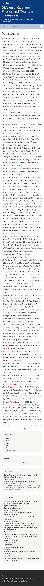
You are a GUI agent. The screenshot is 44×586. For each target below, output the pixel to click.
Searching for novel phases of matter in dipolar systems (19, 552)
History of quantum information (14, 547)
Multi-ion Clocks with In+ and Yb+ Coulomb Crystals (21, 558)
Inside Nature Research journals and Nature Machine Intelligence (21, 518)
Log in (4, 575)
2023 (7, 443)
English (8, 3)
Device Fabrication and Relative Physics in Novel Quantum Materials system (20, 476)
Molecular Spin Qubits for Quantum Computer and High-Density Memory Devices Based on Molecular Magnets (21, 536)
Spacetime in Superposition (13, 508)
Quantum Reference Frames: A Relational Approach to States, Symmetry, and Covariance (21, 502)
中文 (3, 3)
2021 (7, 448)
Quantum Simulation (10, 543)
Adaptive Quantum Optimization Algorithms (18, 512)
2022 (7, 445)
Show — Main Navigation (10, 26)
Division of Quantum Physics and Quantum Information (17, 11)
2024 (7, 441)
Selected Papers (11, 450)
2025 (7, 438)
